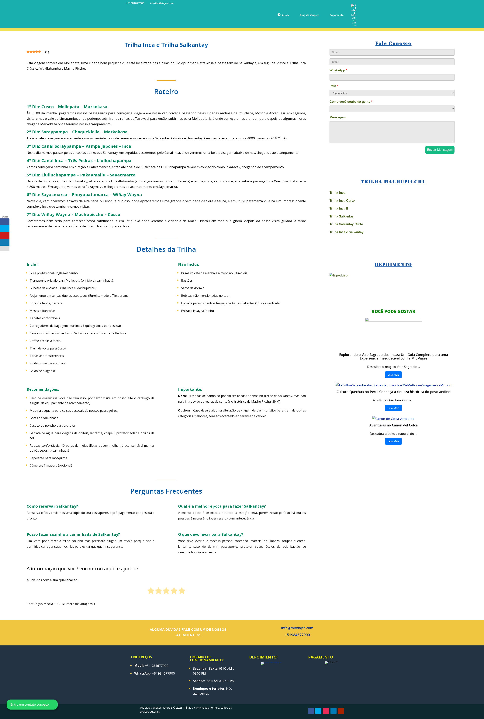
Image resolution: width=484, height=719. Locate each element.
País (334, 86)
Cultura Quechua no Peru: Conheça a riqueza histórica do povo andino (393, 391)
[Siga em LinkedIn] (333, 711)
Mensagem (338, 117)
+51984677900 (297, 634)
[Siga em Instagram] (326, 711)
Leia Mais (393, 374)
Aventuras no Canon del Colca (393, 425)
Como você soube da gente (351, 101)
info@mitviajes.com (297, 628)
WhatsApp (338, 70)
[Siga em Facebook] (311, 711)
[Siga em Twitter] (318, 711)
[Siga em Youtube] (341, 711)
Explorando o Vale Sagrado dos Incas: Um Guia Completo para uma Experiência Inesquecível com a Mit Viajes (393, 356)
